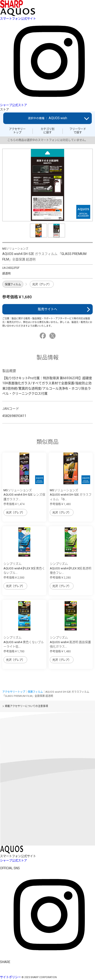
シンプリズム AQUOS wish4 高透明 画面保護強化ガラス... (70, 642)
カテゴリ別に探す (47, 130)
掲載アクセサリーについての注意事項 (26, 706)
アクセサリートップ (17, 130)
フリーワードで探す (77, 130)
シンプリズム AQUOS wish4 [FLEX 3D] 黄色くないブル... (24, 568)
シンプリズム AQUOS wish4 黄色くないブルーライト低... (23, 642)
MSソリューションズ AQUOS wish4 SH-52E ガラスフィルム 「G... (71, 494)
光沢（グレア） (41, 284)
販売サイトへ (47, 309)
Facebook (43, 335)
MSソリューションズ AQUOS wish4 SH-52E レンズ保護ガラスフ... (24, 494)
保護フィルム (13, 284)
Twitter (53, 335)
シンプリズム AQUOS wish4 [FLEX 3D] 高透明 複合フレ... (70, 568)
